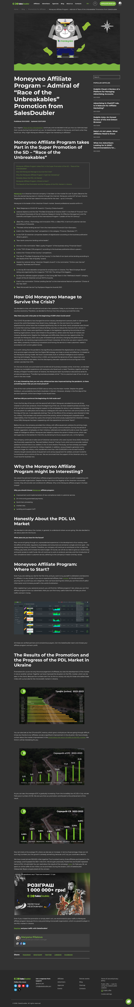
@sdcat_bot (40, 983)
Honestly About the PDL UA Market (29, 178)
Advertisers (46, 3)
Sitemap (82, 985)
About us (70, 3)
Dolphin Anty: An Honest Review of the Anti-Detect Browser (105, 119)
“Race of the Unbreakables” (33, 128)
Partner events (84, 978)
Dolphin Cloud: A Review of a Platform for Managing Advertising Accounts (106, 91)
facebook (68, 955)
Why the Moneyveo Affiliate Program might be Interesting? (38, 175)
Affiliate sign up (108, 3)
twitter (48, 955)
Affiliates (37, 3)
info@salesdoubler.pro (43, 986)
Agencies (55, 3)
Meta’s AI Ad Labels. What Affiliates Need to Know (105, 132)
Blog (62, 3)
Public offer (107, 990)
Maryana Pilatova (32, 937)
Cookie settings (106, 994)
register (66, 578)
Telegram (27, 955)
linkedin (57, 955)
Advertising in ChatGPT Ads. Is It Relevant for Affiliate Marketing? (106, 105)
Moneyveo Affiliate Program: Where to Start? (32, 181)
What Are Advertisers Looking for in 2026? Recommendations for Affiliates (103, 145)
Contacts (78, 3)
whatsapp (37, 955)
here (70, 864)
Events (60, 988)
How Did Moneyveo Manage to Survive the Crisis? (34, 172)
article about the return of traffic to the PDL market (67, 737)
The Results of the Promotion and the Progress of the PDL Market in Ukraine (44, 184)
